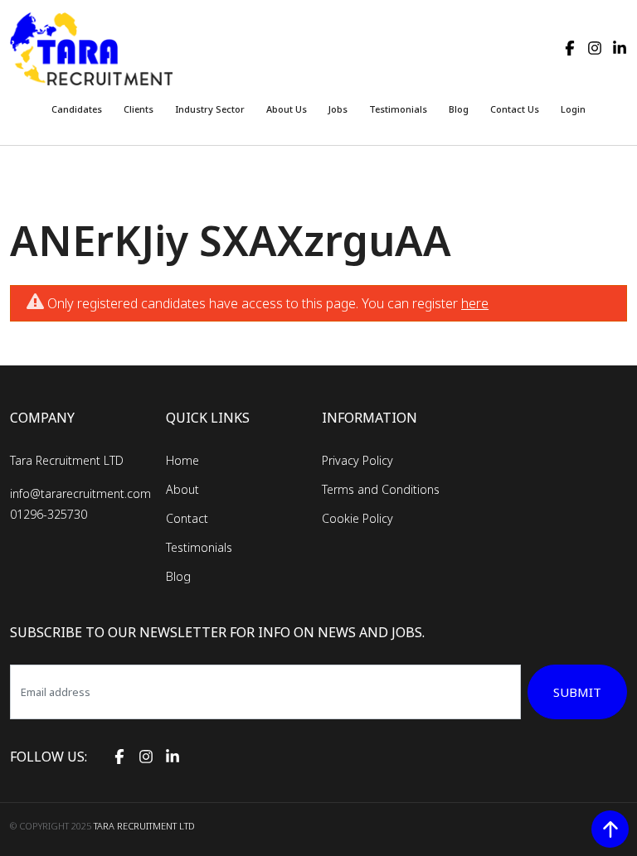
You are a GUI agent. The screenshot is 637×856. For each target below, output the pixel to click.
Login (573, 109)
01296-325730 (48, 514)
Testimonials (398, 109)
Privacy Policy (357, 460)
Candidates (76, 109)
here (475, 303)
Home (182, 460)
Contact (187, 518)
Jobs (338, 109)
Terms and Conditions (381, 489)
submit (577, 692)
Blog (459, 109)
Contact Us (514, 109)
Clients (138, 109)
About (182, 489)
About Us (286, 109)
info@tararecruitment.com (80, 493)
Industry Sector (210, 109)
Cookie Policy (357, 518)
